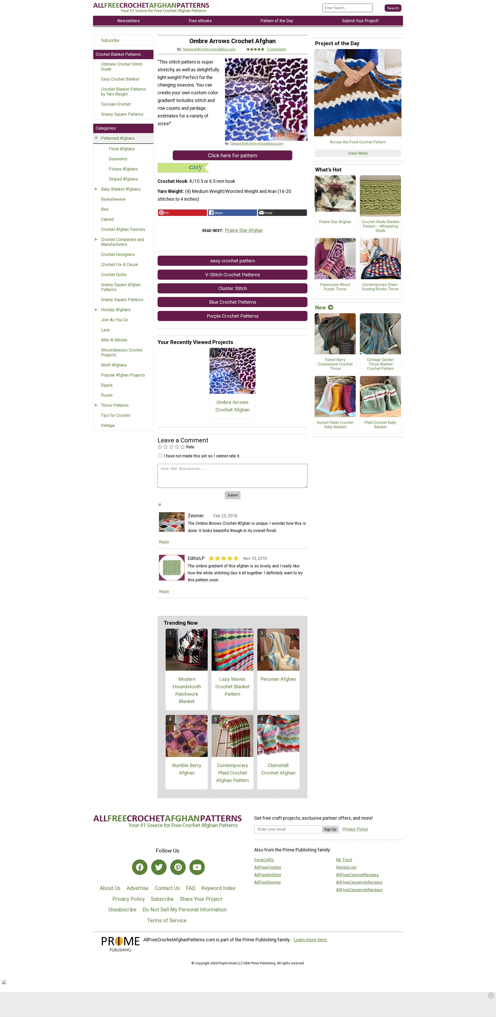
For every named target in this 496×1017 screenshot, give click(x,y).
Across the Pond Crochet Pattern (358, 142)
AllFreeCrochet (267, 867)
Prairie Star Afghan (244, 230)
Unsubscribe (122, 909)
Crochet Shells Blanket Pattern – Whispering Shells (380, 226)
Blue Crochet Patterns (232, 302)
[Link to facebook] (140, 867)
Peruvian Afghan (278, 679)
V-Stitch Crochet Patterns (232, 275)
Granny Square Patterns (122, 114)
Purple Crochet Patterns (233, 316)
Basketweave (113, 199)
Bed (104, 209)
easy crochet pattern (232, 261)
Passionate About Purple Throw (335, 287)
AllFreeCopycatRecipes (357, 874)
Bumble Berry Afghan (186, 769)
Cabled (107, 219)
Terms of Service (167, 920)
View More (358, 153)
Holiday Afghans (116, 309)
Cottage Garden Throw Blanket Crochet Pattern (380, 364)
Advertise (138, 888)
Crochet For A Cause (119, 264)
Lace (105, 329)
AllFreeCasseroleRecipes (359, 882)
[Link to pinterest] (178, 867)
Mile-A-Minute (114, 340)
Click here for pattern (232, 155)
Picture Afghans (123, 169)
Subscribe (110, 40)
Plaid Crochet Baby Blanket (380, 425)
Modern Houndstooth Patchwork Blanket (187, 690)
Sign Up (330, 829)
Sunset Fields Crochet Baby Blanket (335, 425)
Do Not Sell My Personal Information (185, 909)
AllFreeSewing (267, 882)
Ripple (107, 385)
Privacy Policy (128, 899)
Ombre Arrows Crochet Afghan (232, 406)
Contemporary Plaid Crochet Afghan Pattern (232, 772)
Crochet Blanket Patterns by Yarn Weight (123, 92)
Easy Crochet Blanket (120, 79)
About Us (110, 888)
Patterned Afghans (118, 138)
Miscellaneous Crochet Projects (122, 352)
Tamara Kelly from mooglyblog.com (209, 49)
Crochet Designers (118, 254)
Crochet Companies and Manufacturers (122, 242)
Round (106, 395)
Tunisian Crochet (116, 104)
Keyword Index (218, 888)
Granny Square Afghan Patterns (121, 287)
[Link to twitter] (159, 867)
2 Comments (276, 49)
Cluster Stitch (232, 288)
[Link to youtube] (197, 867)
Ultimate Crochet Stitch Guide (121, 67)
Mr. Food (344, 859)
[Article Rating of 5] (255, 49)
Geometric (118, 159)
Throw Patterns (115, 405)
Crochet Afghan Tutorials (123, 229)
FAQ (190, 888)
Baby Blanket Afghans (121, 189)
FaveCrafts (264, 859)
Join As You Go (114, 319)
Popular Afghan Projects (123, 375)
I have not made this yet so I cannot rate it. (202, 455)
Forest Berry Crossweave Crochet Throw (335, 364)
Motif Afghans (114, 365)
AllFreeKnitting (267, 874)
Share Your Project (201, 899)
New (320, 307)
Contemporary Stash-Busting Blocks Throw (380, 287)
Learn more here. (311, 939)
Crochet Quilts (114, 274)
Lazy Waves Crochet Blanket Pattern (232, 686)
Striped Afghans (123, 179)
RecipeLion (346, 867)
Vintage (108, 425)
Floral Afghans (122, 148)
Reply (164, 541)
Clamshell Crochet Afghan (278, 769)
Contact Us (167, 888)
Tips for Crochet (115, 415)
